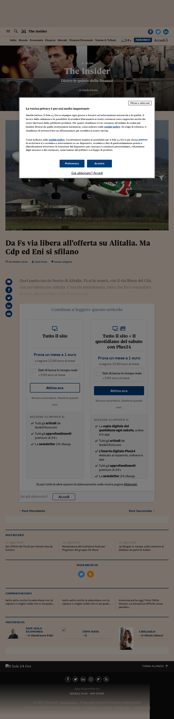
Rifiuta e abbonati (140, 103)
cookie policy (112, 126)
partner (143, 139)
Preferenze (72, 163)
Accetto (99, 163)
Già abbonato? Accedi (87, 173)
